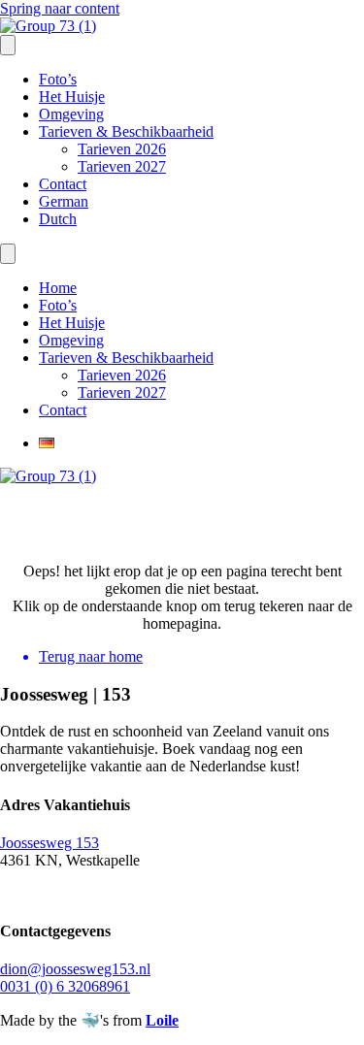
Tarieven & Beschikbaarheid (126, 131)
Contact (62, 184)
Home (58, 287)
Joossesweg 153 (49, 842)
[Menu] (8, 45)
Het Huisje (72, 96)
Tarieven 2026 (122, 149)
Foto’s (58, 79)
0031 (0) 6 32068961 (65, 986)
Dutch (58, 219)
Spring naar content (59, 8)
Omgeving (71, 114)
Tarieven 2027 (122, 166)
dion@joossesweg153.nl (75, 969)
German (63, 201)
